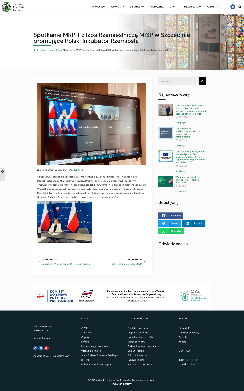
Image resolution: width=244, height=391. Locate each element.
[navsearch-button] (240, 6)
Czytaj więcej (181, 123)
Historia (85, 359)
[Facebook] (232, 6)
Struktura (86, 332)
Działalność (191, 7)
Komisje (85, 341)
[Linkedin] (41, 348)
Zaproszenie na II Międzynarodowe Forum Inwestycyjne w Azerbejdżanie (188, 132)
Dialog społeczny (136, 341)
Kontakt (211, 7)
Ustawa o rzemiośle (91, 350)
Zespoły (183, 337)
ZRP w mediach (137, 7)
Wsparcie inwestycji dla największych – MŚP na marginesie (188, 180)
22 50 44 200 (190, 359)
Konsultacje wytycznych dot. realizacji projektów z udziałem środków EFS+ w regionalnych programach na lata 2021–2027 (191, 157)
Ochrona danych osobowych (96, 364)
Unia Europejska (136, 350)
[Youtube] (46, 348)
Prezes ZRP (184, 328)
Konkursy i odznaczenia (140, 364)
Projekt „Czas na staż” (139, 332)
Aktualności (98, 7)
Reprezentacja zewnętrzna (95, 346)
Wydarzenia (117, 7)
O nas (173, 7)
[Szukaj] (202, 81)
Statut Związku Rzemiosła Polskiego (99, 355)
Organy (85, 337)
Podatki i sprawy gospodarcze (143, 346)
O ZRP (84, 328)
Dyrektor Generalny (189, 332)
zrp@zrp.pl (192, 364)
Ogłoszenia (157, 7)
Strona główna (40, 50)
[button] (170, 215)
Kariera (182, 341)
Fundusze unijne (136, 359)
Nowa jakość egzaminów (140, 337)
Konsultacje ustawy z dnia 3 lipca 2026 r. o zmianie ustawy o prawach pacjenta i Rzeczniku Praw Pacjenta (191, 109)
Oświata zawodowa (138, 328)
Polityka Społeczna (137, 355)
